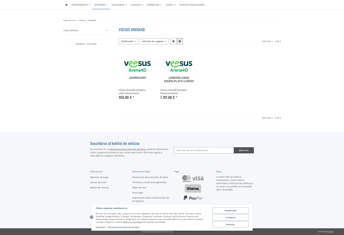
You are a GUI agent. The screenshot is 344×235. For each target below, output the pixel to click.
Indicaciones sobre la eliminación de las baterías (150, 199)
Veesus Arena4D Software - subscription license (132, 91)
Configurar (231, 217)
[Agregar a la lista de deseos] (151, 55)
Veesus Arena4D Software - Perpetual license (174, 91)
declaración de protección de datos (128, 149)
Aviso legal (100, 227)
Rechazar (230, 224)
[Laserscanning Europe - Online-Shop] (66, 5)
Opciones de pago (99, 177)
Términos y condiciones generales (149, 182)
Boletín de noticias (99, 187)
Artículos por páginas (153, 41)
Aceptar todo (231, 210)
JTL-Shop (330, 231)
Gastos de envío (98, 182)
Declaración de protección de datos (123, 227)
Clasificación (127, 41)
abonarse (244, 150)
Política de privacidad (132, 222)
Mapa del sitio (139, 187)
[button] (173, 41)
